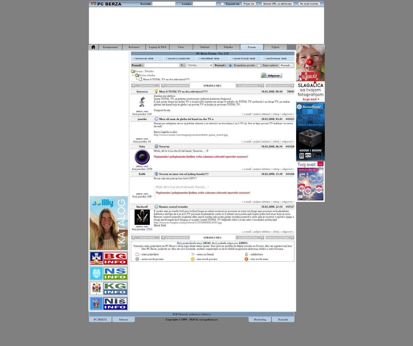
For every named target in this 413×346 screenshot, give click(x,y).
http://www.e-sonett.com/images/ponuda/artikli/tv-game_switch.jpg (191, 134)
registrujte (212, 248)
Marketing (260, 319)
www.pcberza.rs (208, 319)
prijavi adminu (262, 114)
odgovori (287, 114)
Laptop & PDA (157, 47)
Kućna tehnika (147, 75)
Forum (252, 47)
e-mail (247, 114)
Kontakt (283, 319)
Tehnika (228, 47)
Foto (181, 47)
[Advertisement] (206, 25)
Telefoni (204, 47)
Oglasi (275, 47)
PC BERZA (100, 319)
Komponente (110, 47)
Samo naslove (270, 65)
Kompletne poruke (244, 65)
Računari (134, 47)
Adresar (123, 319)
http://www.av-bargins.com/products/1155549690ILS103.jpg (188, 222)
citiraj (276, 114)
